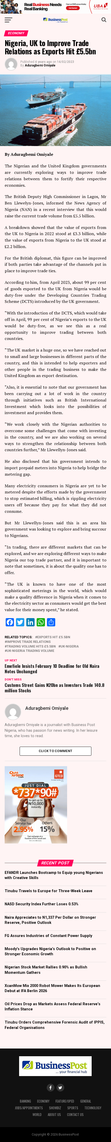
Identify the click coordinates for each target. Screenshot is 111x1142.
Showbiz (55, 1107)
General (85, 1101)
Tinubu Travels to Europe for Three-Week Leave (48, 891)
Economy (43, 1101)
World (37, 1114)
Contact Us (75, 1114)
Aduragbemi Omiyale (40, 65)
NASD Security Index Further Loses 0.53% (41, 904)
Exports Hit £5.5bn (53, 637)
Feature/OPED (65, 1101)
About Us (54, 1114)
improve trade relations (29, 642)
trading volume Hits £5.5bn (31, 646)
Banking (25, 1101)
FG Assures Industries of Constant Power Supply (48, 936)
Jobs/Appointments (29, 1107)
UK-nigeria (69, 646)
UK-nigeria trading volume (30, 651)
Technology (92, 1107)
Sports (72, 1107)
